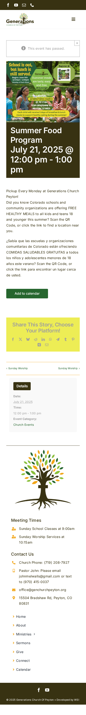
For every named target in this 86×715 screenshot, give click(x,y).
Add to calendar (27, 293)
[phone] (32, 5)
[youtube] (16, 5)
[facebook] (8, 5)
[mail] (24, 5)
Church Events (23, 424)
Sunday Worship (18, 368)
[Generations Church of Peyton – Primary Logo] (20, 15)
